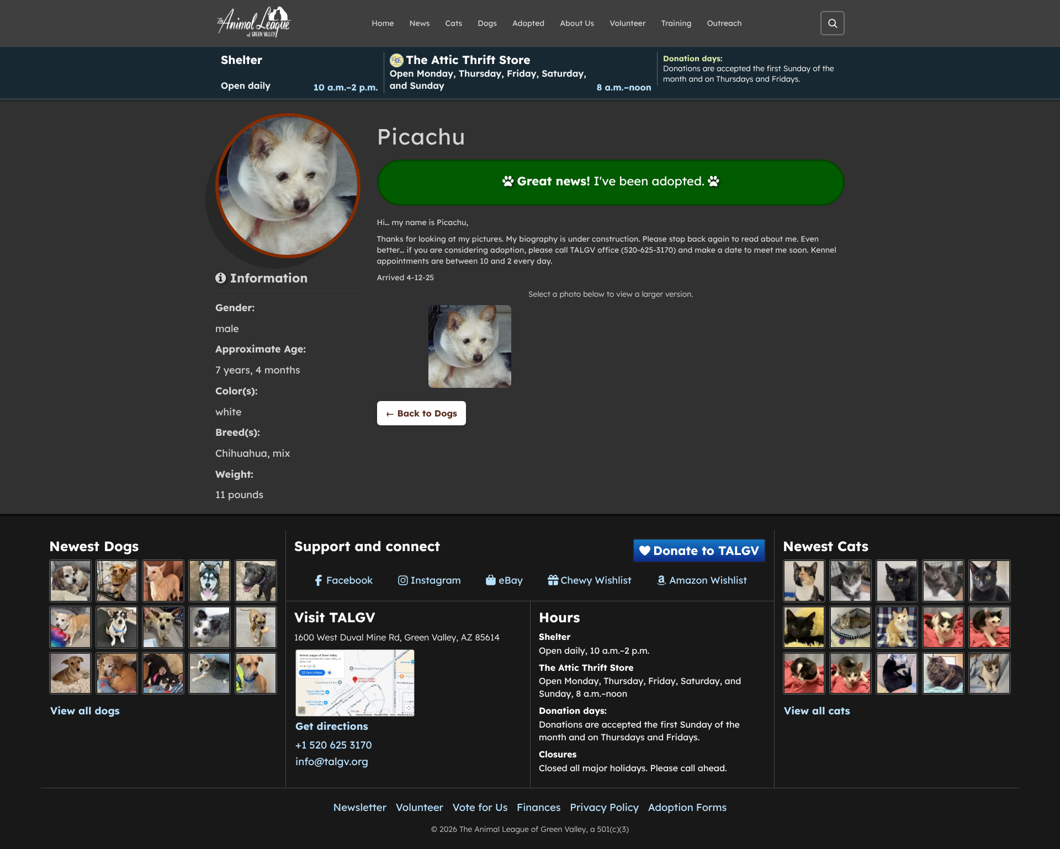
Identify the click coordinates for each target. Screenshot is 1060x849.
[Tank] (943, 627)
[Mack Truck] (989, 627)
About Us (577, 23)
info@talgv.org (331, 761)
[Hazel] (804, 580)
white (228, 411)
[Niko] (256, 673)
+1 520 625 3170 (333, 744)
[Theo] (256, 627)
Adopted (528, 23)
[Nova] (897, 580)
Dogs (487, 23)
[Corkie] (70, 673)
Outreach (724, 23)
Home (383, 23)
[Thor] (989, 580)
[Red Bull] (943, 580)
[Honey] (70, 627)
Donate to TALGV (706, 550)
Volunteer (627, 23)
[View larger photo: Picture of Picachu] (469, 346)
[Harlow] (897, 673)
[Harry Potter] (804, 627)
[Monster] (850, 580)
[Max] (209, 627)
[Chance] (117, 627)
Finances (539, 807)
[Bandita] (209, 580)
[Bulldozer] (850, 673)
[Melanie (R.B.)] (70, 580)
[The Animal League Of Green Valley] (254, 22)
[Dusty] (209, 673)
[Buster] (163, 627)
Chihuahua (241, 453)
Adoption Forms (687, 807)
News (420, 23)
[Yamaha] (989, 673)
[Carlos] (256, 580)
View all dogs (85, 710)
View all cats (817, 710)
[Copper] (117, 580)
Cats (454, 23)
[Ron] (897, 627)
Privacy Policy (604, 807)
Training (676, 23)
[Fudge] (943, 673)
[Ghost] (163, 580)
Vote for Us (480, 807)
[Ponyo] (117, 673)
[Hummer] (804, 673)
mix (281, 453)
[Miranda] (163, 673)
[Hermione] (850, 627)
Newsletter (360, 807)
